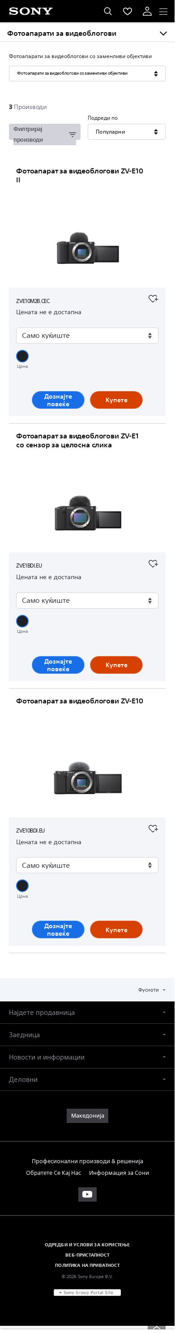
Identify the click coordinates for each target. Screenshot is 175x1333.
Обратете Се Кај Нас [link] (53, 1172)
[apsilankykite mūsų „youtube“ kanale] (87, 1194)
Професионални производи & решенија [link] (87, 1161)
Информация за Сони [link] (119, 1172)
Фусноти (149, 989)
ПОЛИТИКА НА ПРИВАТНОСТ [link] (87, 1265)
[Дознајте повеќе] (87, 249)
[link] (87, 1116)
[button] (22, 356)
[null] (153, 297)
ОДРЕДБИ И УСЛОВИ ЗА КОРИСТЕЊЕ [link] (87, 1244)
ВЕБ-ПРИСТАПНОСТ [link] (87, 1254)
